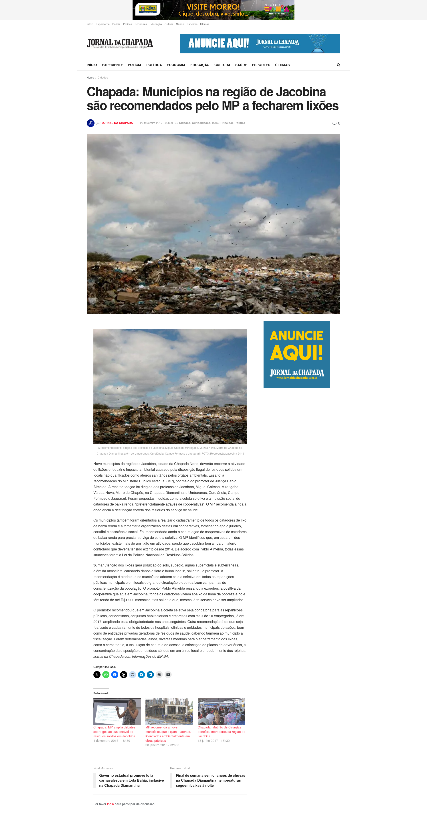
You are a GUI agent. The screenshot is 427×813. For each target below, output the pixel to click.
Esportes (192, 24)
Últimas (204, 24)
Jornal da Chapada (117, 123)
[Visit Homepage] (120, 44)
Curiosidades (201, 123)
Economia (141, 24)
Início (90, 24)
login (110, 804)
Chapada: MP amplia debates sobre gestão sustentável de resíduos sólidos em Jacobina (114, 731)
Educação (156, 24)
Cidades (103, 77)
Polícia (116, 24)
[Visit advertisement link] (213, 10)
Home (90, 77)
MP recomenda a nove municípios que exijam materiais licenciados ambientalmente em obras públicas (168, 734)
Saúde (180, 24)
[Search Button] (338, 64)
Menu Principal (222, 123)
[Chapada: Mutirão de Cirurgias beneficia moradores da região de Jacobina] (221, 711)
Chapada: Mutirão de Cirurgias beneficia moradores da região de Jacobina (221, 731)
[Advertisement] (302, 574)
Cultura (169, 24)
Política (127, 24)
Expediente (103, 24)
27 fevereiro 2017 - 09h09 (156, 123)
